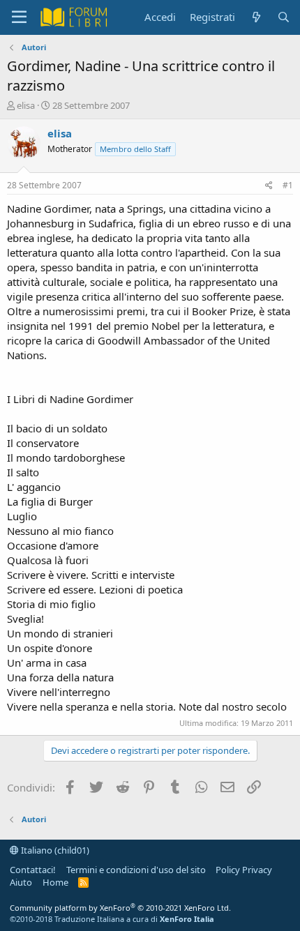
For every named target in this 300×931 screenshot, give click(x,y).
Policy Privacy (244, 869)
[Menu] (19, 17)
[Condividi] (269, 186)
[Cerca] (283, 17)
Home (55, 882)
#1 (288, 185)
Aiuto (21, 882)
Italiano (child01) (54, 850)
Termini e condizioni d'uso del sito (136, 869)
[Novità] (255, 17)
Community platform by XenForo (120, 907)
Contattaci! (33, 869)
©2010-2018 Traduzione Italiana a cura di (112, 919)
